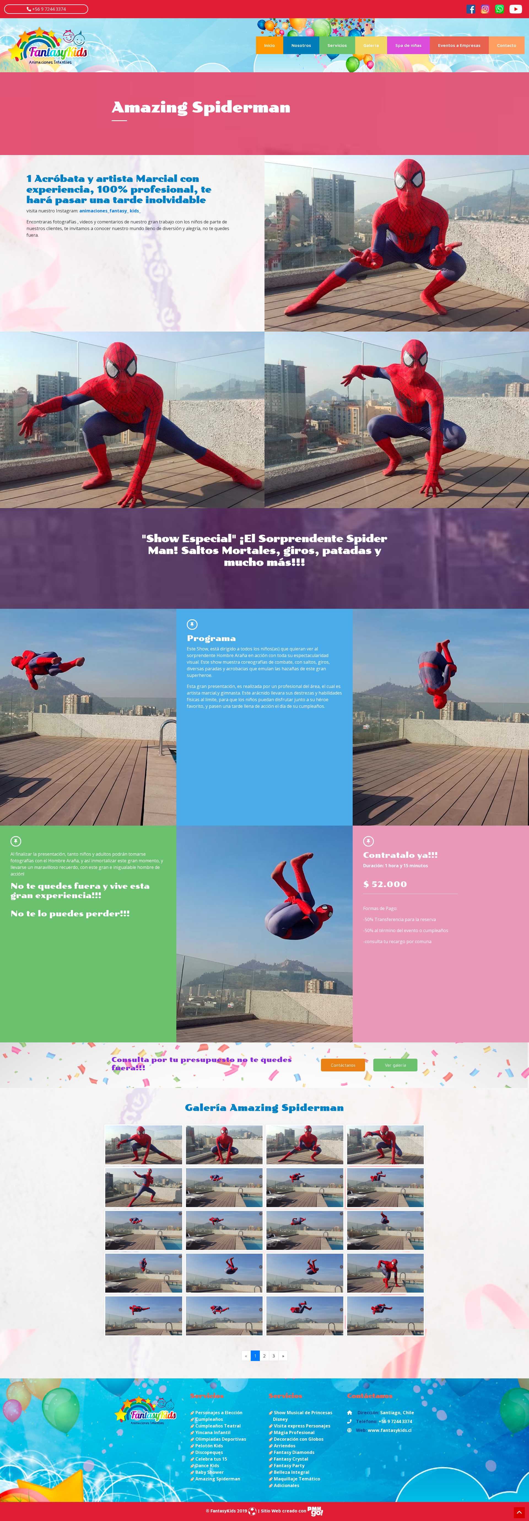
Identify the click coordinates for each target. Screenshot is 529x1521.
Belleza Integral (291, 1472)
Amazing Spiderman (217, 1479)
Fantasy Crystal (290, 1459)
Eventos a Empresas (459, 45)
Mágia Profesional (294, 1432)
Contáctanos (343, 1065)
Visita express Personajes (301, 1426)
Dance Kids (206, 1466)
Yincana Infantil (212, 1432)
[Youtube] (515, 8)
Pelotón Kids (208, 1446)
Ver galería (395, 1065)
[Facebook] (470, 8)
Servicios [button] (337, 45)
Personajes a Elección (218, 1413)
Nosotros (301, 45)
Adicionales (286, 1485)
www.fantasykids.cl (390, 1430)
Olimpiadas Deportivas (220, 1439)
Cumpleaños (208, 1419)
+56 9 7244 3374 (48, 9)
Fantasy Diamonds (293, 1452)
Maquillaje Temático (296, 1479)
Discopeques (208, 1452)
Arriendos (284, 1446)
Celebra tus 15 (210, 1459)
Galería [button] (371, 45)
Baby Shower (209, 1472)
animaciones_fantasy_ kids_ (110, 211)
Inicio (273, 45)
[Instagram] (485, 8)
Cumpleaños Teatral (217, 1426)
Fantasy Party (288, 1466)
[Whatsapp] (499, 8)
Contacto (506, 45)
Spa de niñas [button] (408, 45)
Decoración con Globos (298, 1439)
